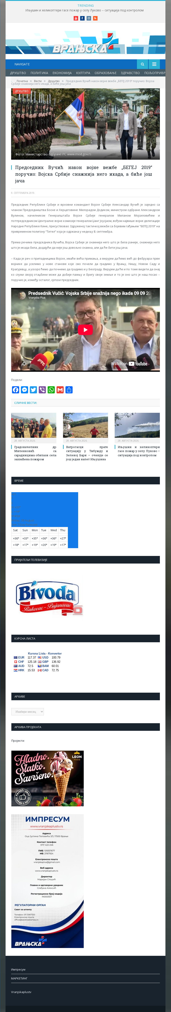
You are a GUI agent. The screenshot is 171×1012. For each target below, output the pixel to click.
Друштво (18, 73)
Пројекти (17, 741)
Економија (62, 73)
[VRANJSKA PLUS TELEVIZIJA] (85, 41)
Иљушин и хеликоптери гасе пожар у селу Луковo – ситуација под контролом (84, 10)
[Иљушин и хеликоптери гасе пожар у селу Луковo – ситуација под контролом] (137, 427)
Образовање (105, 73)
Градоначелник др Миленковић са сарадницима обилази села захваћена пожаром (35, 453)
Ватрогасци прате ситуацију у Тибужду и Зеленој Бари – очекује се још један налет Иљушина (87, 453)
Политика (39, 73)
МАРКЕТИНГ (19, 978)
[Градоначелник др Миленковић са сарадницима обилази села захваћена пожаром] (33, 427)
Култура (83, 73)
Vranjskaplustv (21, 992)
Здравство (130, 73)
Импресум (18, 969)
